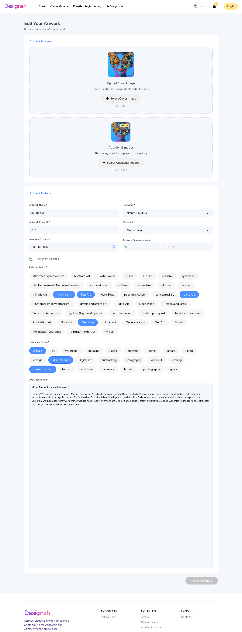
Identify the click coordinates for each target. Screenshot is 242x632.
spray (173, 369)
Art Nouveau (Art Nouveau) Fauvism (56, 285)
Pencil (189, 351)
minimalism (64, 294)
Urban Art (110, 322)
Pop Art (86, 294)
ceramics (108, 369)
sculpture (87, 369)
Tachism (186, 285)
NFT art (109, 331)
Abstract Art (82, 276)
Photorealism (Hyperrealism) (51, 304)
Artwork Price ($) (39, 222)
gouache (93, 351)
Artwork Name (37, 205)
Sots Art (66, 322)
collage (38, 360)
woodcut (156, 360)
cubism (123, 285)
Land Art (189, 294)
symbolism (188, 276)
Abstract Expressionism (48, 276)
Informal (166, 285)
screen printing (42, 369)
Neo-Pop (88, 322)
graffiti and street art (93, 304)
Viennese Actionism (46, 313)
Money (152, 351)
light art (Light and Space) (85, 313)
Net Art (160, 322)
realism (167, 276)
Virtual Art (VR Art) (83, 331)
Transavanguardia (175, 304)
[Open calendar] (113, 246)
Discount (128, 222)
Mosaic (128, 369)
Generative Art (135, 322)
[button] (214, 6)
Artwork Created (41, 239)
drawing (132, 351)
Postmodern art (122, 313)
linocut (66, 369)
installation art (42, 322)
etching (177, 360)
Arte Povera (108, 276)
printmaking (109, 360)
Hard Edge (107, 294)
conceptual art (164, 294)
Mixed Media (60, 360)
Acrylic (37, 351)
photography (151, 369)
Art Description (38, 379)
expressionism (99, 285)
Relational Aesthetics (47, 331)
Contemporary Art (153, 313)
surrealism (144, 285)
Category (128, 205)
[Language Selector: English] (198, 6)
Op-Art (148, 276)
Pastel (113, 351)
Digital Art (122, 304)
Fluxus (129, 276)
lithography (133, 360)
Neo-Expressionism (188, 313)
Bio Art (179, 322)
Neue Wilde (146, 304)
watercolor (71, 351)
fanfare (170, 351)
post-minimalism (135, 294)
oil (53, 351)
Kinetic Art (40, 294)
